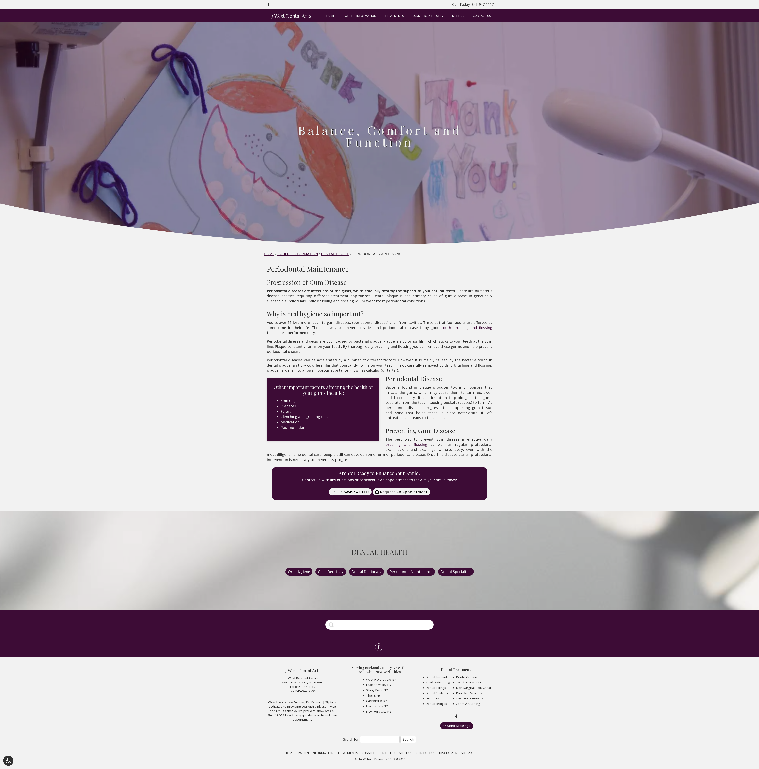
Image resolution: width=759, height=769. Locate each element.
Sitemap (467, 753)
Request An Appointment (403, 491)
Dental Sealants (437, 693)
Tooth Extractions (469, 682)
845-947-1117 (305, 687)
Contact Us (482, 15)
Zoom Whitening (468, 704)
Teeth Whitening (438, 682)
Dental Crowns (466, 677)
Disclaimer (448, 753)
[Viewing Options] (8, 760)
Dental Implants (437, 677)
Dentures (432, 698)
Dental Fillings (436, 688)
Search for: (351, 739)
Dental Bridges (436, 704)
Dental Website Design (368, 759)
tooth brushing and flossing (466, 327)
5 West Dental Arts (291, 15)
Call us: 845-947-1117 (350, 491)
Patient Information (359, 15)
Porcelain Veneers (469, 693)
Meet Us (458, 15)
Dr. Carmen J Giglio (319, 702)
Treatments (394, 15)
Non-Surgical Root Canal (473, 688)
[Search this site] (331, 624)
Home (330, 15)
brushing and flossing (406, 444)
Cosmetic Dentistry (428, 15)
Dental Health (335, 253)
